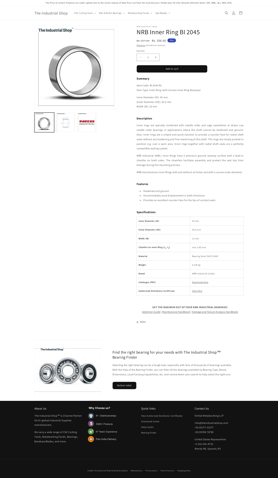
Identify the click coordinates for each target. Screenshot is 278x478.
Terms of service (167, 470)
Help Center (147, 427)
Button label (124, 385)
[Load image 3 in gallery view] (87, 122)
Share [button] (143, 321)
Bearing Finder (148, 432)
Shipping (141, 45)
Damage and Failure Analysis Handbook (215, 312)
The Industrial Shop (102, 470)
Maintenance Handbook (176, 312)
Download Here (200, 282)
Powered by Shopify (119, 470)
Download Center (150, 421)
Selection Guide (151, 312)
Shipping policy (184, 470)
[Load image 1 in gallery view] (44, 122)
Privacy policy (151, 470)
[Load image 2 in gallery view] (66, 122)
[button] (84, 13)
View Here (197, 290)
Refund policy (136, 470)
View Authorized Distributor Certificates (162, 415)
